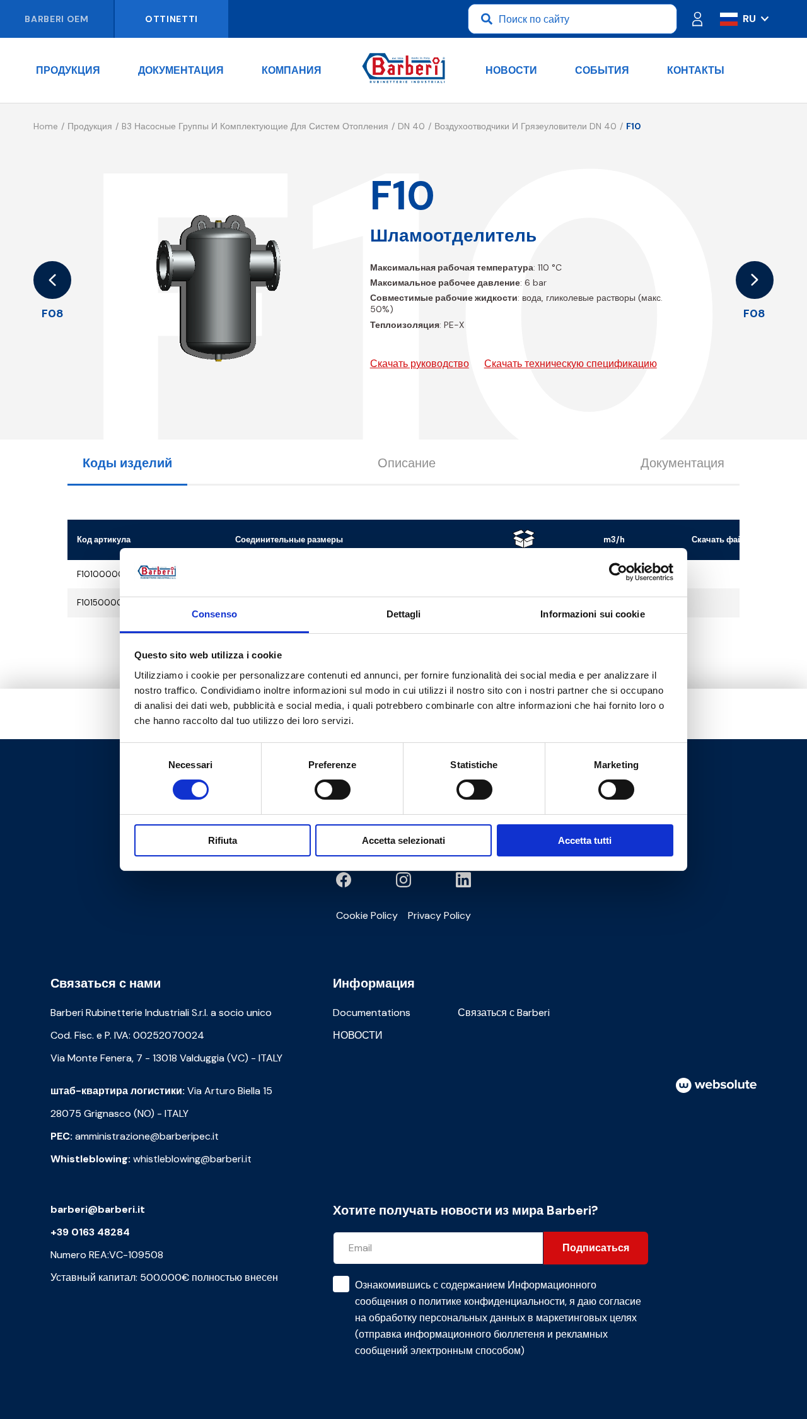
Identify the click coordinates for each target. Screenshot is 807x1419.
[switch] (333, 790)
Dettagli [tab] (403, 614)
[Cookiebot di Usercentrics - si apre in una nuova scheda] (618, 572)
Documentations (371, 1012)
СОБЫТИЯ (602, 70)
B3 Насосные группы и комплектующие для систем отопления (255, 126)
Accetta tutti (585, 840)
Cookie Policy (367, 915)
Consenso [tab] (214, 614)
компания (292, 70)
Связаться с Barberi (504, 1012)
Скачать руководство (419, 363)
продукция (68, 70)
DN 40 (411, 126)
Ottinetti (171, 19)
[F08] (52, 280)
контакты (695, 70)
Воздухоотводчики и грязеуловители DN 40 (525, 126)
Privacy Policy (439, 915)
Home (45, 126)
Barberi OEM (57, 19)
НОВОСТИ (511, 70)
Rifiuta (222, 840)
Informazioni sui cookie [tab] (592, 614)
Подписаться (595, 1247)
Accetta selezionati (403, 840)
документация (181, 70)
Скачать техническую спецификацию (570, 363)
